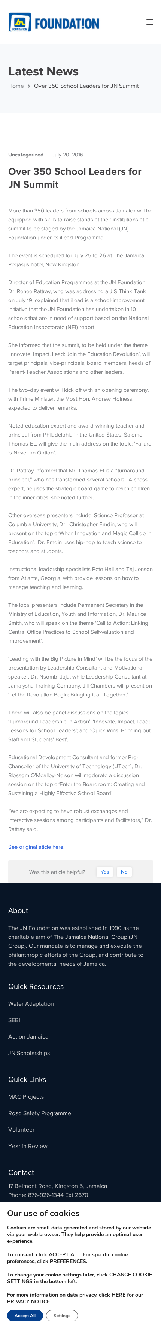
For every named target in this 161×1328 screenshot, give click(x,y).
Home (16, 86)
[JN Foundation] (55, 22)
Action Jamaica (28, 1036)
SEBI (14, 1020)
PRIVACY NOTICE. (29, 1301)
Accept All (25, 1316)
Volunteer (21, 1129)
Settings (62, 1316)
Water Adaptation (31, 1003)
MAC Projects (26, 1096)
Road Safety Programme (39, 1113)
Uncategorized (25, 155)
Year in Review (28, 1146)
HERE (118, 1294)
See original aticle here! (36, 847)
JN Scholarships (29, 1053)
